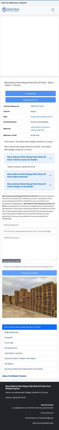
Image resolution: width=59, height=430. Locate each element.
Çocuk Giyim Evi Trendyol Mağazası (39, 418)
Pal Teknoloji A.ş (11, 348)
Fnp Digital (9, 363)
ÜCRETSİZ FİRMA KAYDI (9, 3)
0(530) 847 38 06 (37, 106)
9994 (18, 261)
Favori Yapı (9, 342)
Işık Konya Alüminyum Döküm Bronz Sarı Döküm (24, 369)
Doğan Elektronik (11, 332)
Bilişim (33, 111)
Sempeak (8, 337)
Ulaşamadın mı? (30, 99)
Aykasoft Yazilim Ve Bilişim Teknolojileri (20, 358)
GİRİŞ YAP (23, 3)
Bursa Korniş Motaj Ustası (43, 423)
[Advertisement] (29, 46)
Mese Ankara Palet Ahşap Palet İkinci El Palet (22, 327)
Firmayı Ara (30, 93)
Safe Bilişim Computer (14, 353)
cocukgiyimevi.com (20, 407)
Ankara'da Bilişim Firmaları (14, 376)
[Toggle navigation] (53, 10)
